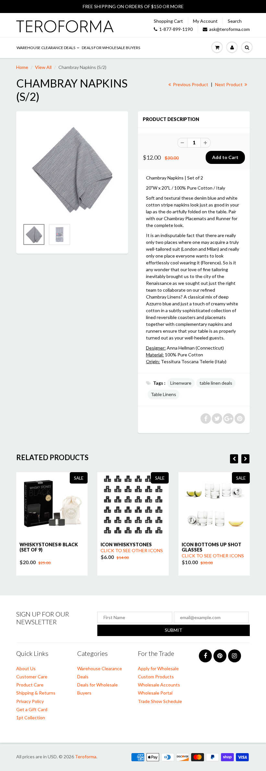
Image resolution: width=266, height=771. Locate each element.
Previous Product (190, 84)
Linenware (180, 383)
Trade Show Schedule (160, 701)
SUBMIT (173, 630)
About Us (26, 668)
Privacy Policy (30, 701)
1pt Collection (30, 717)
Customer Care (31, 676)
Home (22, 67)
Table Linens (163, 394)
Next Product (229, 84)
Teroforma (85, 756)
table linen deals (216, 383)
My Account (205, 21)
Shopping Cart (168, 21)
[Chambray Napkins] (72, 169)
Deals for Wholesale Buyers (111, 47)
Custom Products (156, 676)
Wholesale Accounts (159, 684)
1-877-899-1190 (176, 29)
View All (43, 67)
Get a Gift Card (31, 709)
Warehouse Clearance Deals (46, 47)
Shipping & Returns (35, 693)
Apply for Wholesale (158, 668)
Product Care (29, 684)
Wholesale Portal (155, 693)
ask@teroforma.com (229, 29)
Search (235, 21)
